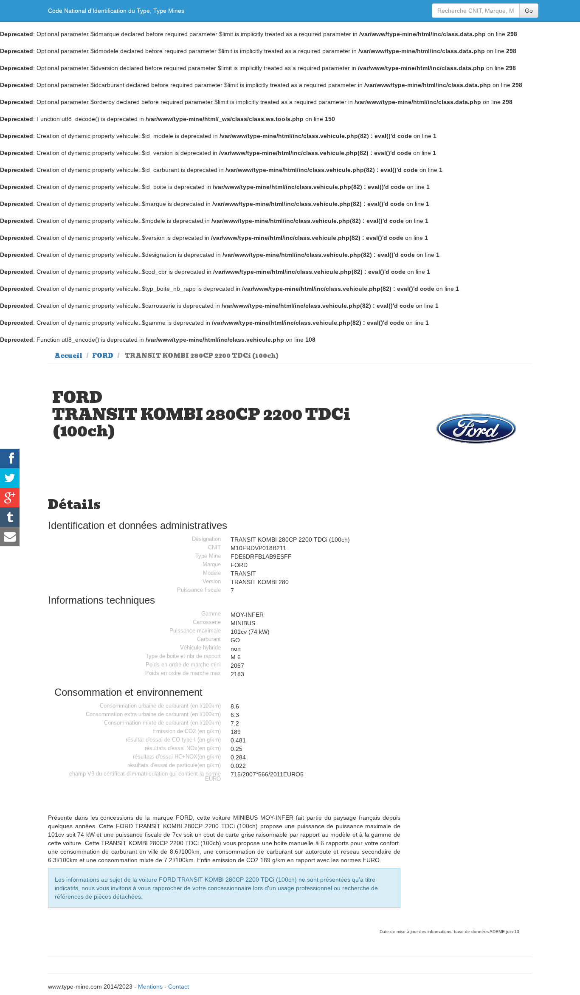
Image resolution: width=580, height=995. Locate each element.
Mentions (150, 986)
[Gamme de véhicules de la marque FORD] (476, 428)
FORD (102, 355)
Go (529, 10)
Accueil (68, 355)
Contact (178, 986)
